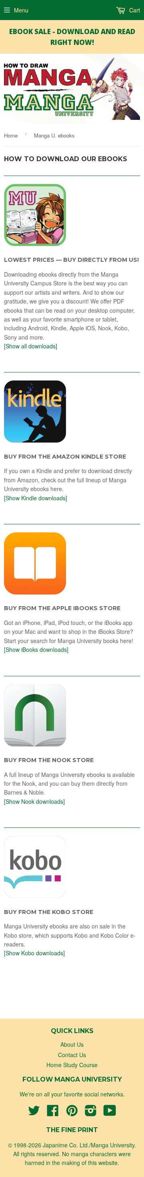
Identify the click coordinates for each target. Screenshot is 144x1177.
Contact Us (72, 1055)
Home (11, 135)
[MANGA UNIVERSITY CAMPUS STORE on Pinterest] (72, 1113)
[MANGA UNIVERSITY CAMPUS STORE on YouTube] (110, 1113)
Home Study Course (72, 1065)
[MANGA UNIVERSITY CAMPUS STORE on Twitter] (34, 1113)
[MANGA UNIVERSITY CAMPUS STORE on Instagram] (91, 1113)
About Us (72, 1044)
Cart (134, 10)
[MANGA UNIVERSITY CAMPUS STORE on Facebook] (53, 1113)
